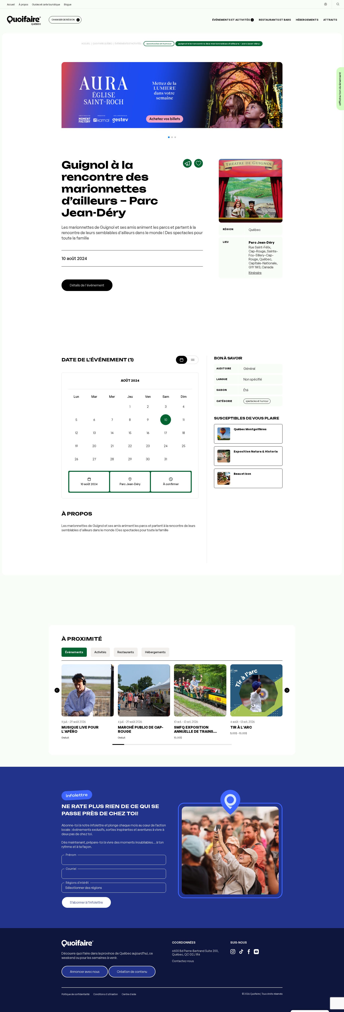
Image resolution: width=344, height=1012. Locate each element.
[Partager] (187, 163)
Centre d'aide (129, 994)
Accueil (11, 4)
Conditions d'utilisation (105, 994)
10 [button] (165, 420)
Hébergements (307, 19)
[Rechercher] (338, 4)
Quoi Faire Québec (102, 43)
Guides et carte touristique (46, 4)
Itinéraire (255, 273)
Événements (74, 652)
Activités (100, 652)
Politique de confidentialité (75, 994)
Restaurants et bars (275, 19)
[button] (169, 137)
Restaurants (125, 652)
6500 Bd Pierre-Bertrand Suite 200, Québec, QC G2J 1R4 (195, 952)
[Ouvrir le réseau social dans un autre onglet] (232, 952)
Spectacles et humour (257, 401)
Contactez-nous (183, 961)
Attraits (330, 19)
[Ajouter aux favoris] (198, 163)
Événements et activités (128, 43)
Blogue (67, 4)
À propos (23, 4)
